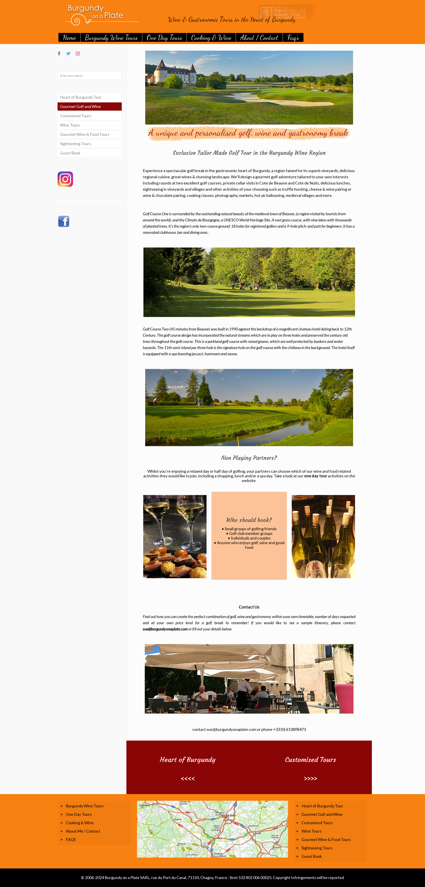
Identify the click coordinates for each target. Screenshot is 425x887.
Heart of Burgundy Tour (81, 97)
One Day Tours (79, 814)
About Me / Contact (83, 831)
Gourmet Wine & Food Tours (84, 134)
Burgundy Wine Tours (85, 805)
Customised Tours (75, 115)
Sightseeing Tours (75, 143)
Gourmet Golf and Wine (80, 106)
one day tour (315, 475)
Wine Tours (70, 125)
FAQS (71, 839)
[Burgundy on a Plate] (198, 15)
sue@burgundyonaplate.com (165, 628)
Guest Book (70, 152)
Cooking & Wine (80, 822)
